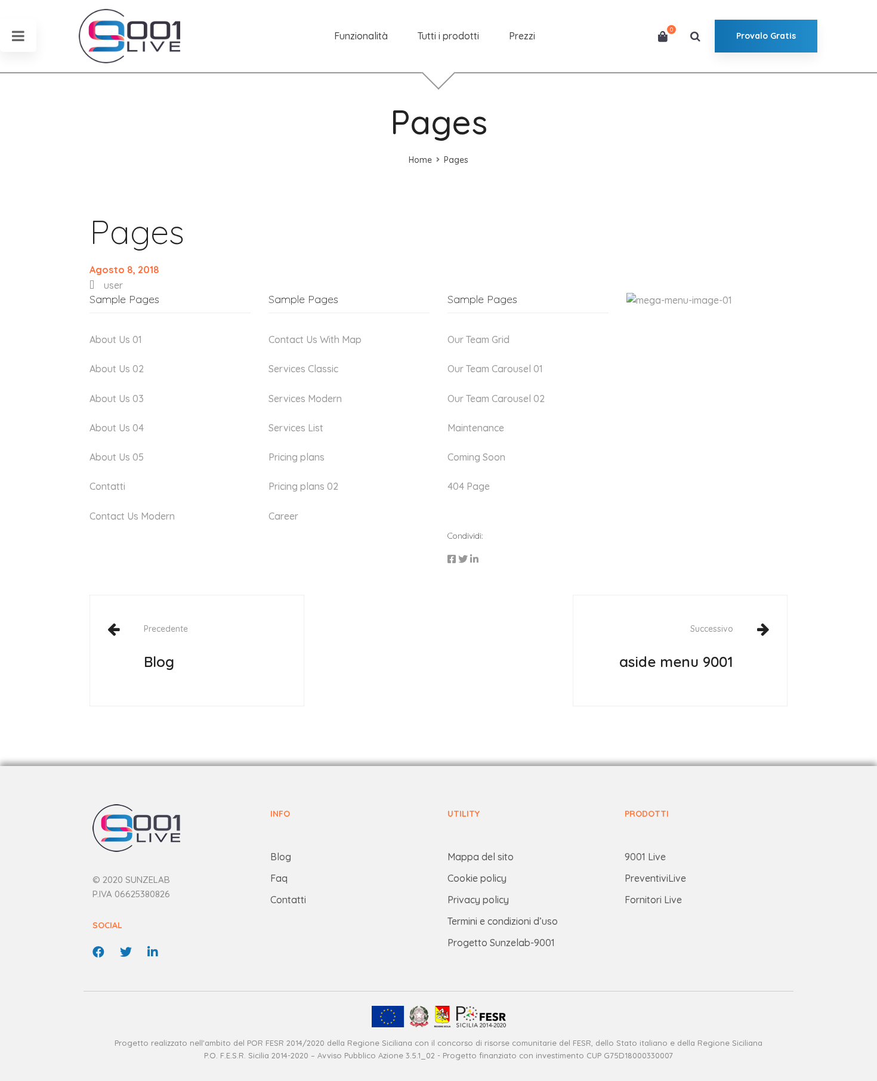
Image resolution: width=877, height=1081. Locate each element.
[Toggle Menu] (18, 35)
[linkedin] (153, 952)
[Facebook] (451, 559)
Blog (166, 646)
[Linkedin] (474, 559)
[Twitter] (463, 559)
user (113, 285)
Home (420, 160)
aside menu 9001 (676, 646)
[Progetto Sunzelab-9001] (438, 1016)
